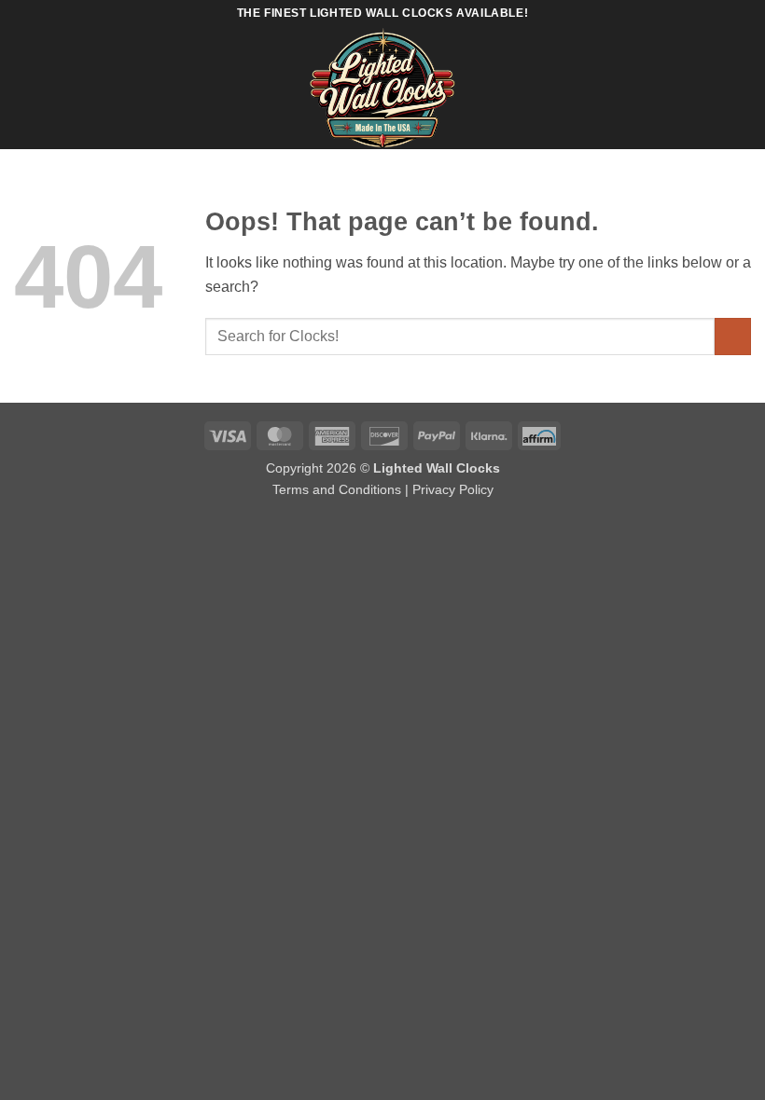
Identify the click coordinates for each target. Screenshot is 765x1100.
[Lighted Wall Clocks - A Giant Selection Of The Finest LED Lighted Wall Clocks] (383, 88)
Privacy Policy (453, 489)
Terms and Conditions (336, 489)
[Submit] (733, 336)
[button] (25, 88)
